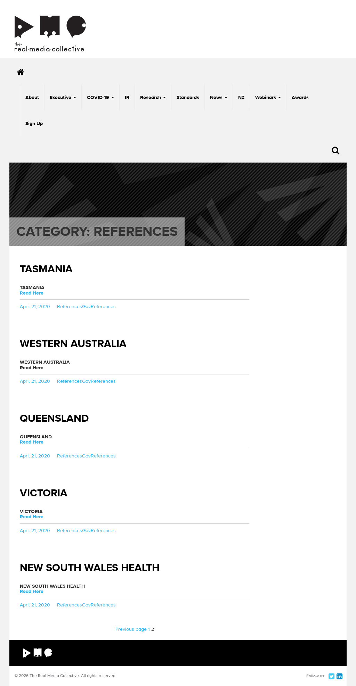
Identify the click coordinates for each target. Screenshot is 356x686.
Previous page (131, 629)
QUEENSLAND (54, 418)
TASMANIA (46, 269)
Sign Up (34, 124)
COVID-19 (99, 97)
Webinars (266, 97)
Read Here (31, 293)
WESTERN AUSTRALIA (73, 343)
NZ (241, 97)
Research (151, 97)
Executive (61, 97)
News (217, 97)
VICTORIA (43, 493)
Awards (300, 97)
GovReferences (99, 307)
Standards (188, 97)
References (69, 307)
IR (127, 97)
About (32, 97)
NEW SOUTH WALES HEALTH (90, 567)
